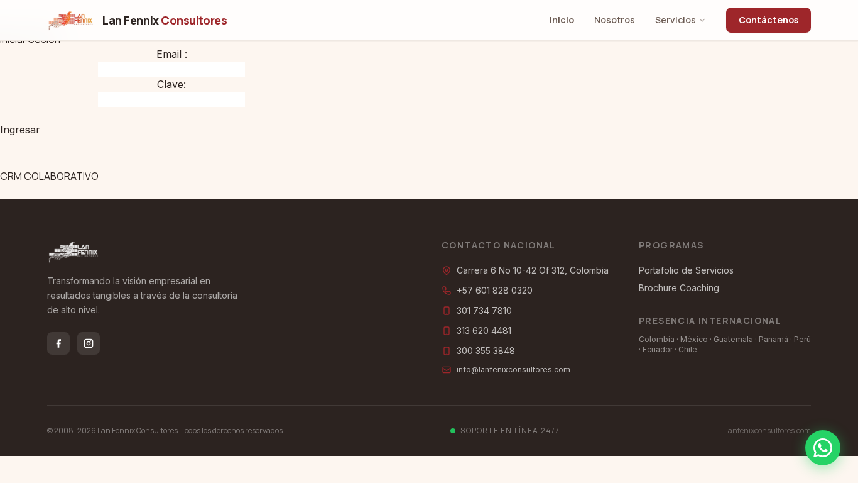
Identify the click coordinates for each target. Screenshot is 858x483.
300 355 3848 (486, 350)
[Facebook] (58, 343)
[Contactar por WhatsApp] (822, 447)
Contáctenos (768, 20)
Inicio (562, 20)
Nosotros (614, 20)
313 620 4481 (484, 330)
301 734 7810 (484, 310)
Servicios (675, 20)
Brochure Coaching (679, 287)
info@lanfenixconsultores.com (513, 369)
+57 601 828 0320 (495, 290)
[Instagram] (88, 343)
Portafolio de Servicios (686, 270)
